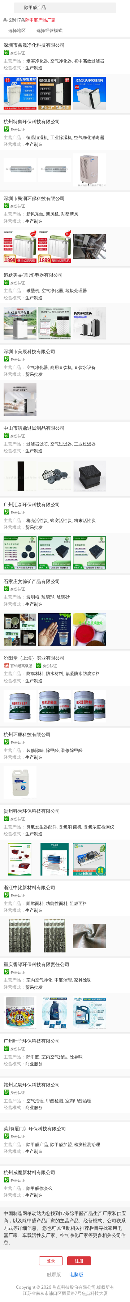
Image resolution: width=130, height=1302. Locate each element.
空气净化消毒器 (89, 137)
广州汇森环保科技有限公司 (32, 504)
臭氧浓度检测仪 (99, 827)
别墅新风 (69, 214)
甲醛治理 (63, 980)
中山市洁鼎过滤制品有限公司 (34, 428)
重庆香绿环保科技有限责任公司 (36, 964)
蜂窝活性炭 (61, 520)
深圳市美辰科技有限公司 (29, 351)
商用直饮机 (61, 367)
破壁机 (32, 290)
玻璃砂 (63, 597)
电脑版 (76, 1274)
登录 (51, 1261)
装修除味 (35, 750)
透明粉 (32, 597)
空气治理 (35, 1100)
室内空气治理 (55, 1056)
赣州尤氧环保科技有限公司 (32, 1084)
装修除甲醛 (72, 750)
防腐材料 (35, 673)
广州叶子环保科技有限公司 (32, 1041)
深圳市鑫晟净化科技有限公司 (34, 45)
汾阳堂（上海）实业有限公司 (34, 658)
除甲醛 (52, 750)
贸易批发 (34, 374)
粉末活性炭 (85, 520)
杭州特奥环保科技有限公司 (32, 121)
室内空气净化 (39, 980)
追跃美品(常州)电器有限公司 (33, 275)
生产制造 (34, 67)
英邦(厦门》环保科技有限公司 (35, 1128)
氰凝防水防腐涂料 (82, 673)
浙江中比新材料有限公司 (29, 887)
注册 (79, 1261)
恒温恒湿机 (37, 137)
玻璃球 (48, 597)
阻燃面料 (35, 903)
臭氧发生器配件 (41, 827)
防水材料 (54, 673)
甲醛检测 (54, 1100)
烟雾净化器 (37, 61)
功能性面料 (57, 903)
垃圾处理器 (76, 290)
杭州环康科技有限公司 (27, 734)
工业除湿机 (61, 137)
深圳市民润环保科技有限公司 (34, 198)
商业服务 (34, 1063)
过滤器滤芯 (37, 444)
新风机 (52, 214)
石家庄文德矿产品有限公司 (32, 581)
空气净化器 (61, 61)
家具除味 (82, 980)
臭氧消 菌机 (70, 827)
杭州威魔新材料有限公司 (29, 1172)
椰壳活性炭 (37, 520)
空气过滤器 (61, 444)
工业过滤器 (85, 444)
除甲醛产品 (37, 1144)
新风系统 (35, 214)
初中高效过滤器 (89, 61)
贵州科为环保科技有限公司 (32, 811)
